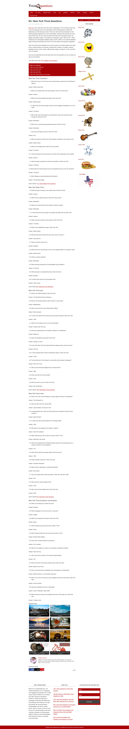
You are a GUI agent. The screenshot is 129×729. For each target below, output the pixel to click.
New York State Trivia (36, 69)
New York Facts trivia (36, 72)
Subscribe (89, 702)
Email (80, 695)
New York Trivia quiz (36, 71)
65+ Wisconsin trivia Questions (45, 286)
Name (80, 689)
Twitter (96, 20)
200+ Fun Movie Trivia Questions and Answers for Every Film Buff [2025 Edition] (63, 712)
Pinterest (89, 20)
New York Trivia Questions (37, 67)
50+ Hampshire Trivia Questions (45, 497)
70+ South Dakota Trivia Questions (46, 183)
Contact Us (81, 727)
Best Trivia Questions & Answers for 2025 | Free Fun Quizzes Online (45, 6)
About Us (70, 727)
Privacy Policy (76, 727)
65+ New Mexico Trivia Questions (46, 390)
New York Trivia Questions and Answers (40, 74)
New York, (31, 28)
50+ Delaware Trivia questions (49, 60)
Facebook (82, 20)
